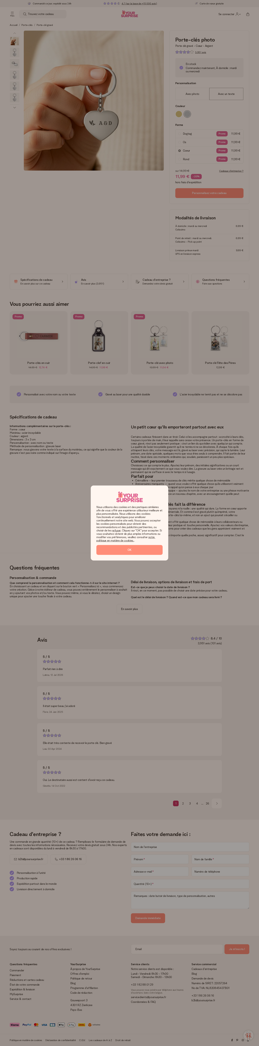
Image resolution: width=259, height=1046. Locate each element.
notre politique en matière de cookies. (125, 538)
